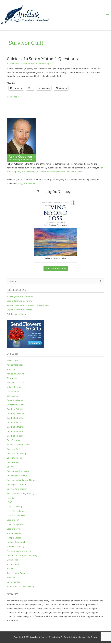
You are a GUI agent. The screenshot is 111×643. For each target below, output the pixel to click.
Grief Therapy (13, 462)
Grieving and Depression (18, 471)
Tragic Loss (12, 577)
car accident (12, 396)
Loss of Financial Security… (19, 301)
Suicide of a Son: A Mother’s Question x (42, 58)
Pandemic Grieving (15, 546)
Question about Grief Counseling (22, 555)
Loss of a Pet (13, 520)
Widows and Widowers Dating (20, 586)
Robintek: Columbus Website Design (80, 637)
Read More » (13, 97)
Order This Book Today (55, 268)
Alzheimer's (12, 378)
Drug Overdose (14, 440)
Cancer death (13, 391)
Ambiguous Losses (15, 382)
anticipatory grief (15, 387)
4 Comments (13, 63)
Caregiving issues (15, 400)
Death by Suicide (15, 409)
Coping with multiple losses (19, 310)
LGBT (9, 502)
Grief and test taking (16, 453)
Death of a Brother (15, 418)
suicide (24, 63)
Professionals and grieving (19, 551)
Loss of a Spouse (15, 524)
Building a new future (16, 314)
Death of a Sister (15, 436)
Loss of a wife (13, 529)
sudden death (13, 564)
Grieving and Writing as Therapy (22, 480)
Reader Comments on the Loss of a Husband (28, 305)
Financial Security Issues (18, 444)
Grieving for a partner (17, 489)
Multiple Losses (14, 538)
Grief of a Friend (14, 458)
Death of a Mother (15, 427)
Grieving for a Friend (16, 484)
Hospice (10, 498)
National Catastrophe (17, 542)
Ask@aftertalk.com (26, 183)
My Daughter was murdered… (20, 296)
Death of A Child (14, 422)
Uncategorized (13, 582)
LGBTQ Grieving (14, 507)
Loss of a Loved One (16, 515)
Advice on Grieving (15, 374)
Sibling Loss (12, 560)
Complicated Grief (15, 405)
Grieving (10, 467)
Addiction (11, 369)
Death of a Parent (15, 431)
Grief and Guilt (13, 449)
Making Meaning (14, 533)
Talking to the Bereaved (18, 573)
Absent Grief (12, 360)
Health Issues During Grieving (20, 493)
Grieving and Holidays (17, 476)
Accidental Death (15, 365)
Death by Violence (15, 413)
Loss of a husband (15, 511)
